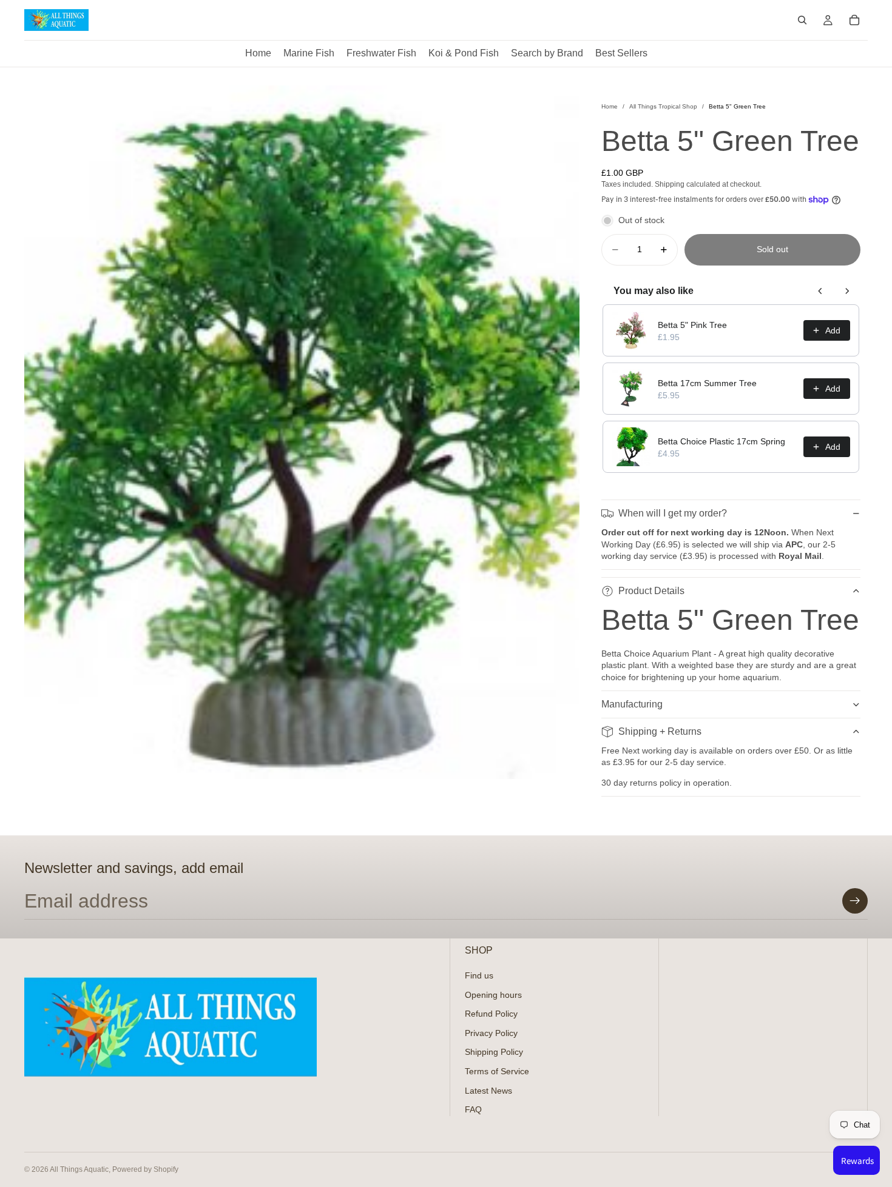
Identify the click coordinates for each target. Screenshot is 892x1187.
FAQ (473, 1109)
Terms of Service (497, 1070)
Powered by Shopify (145, 1169)
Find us (479, 975)
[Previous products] (820, 291)
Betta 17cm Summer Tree (707, 383)
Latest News (488, 1090)
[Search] (802, 20)
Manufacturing (632, 704)
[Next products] (847, 291)
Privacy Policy (491, 1032)
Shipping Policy (494, 1052)
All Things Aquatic (79, 1169)
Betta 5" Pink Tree (692, 325)
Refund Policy (491, 1013)
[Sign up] (855, 901)
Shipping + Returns (659, 731)
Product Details (651, 591)
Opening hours (493, 994)
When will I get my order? (672, 513)
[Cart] (854, 20)
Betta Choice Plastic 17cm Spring (721, 441)
